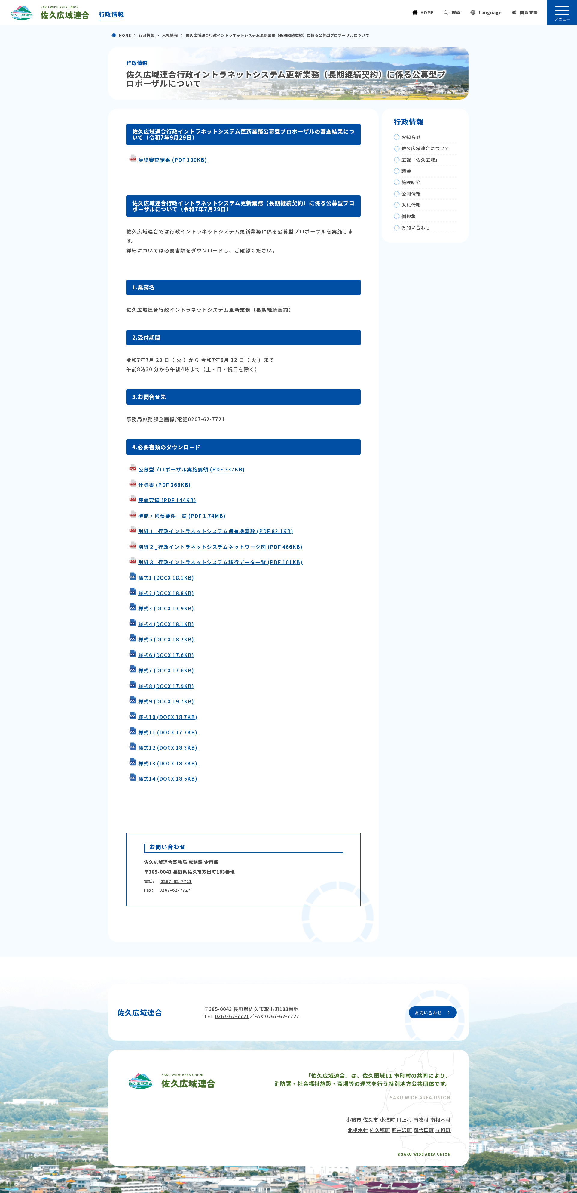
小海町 (387, 1119)
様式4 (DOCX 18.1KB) (166, 624)
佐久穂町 (380, 1129)
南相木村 (440, 1119)
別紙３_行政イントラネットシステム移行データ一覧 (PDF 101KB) (220, 562)
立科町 (443, 1129)
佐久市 (370, 1119)
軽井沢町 (402, 1129)
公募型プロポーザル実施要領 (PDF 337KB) (191, 469)
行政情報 (111, 14)
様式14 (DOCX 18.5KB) (167, 778)
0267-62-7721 (176, 881)
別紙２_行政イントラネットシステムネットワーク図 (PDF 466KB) (220, 546)
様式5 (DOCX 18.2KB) (166, 639)
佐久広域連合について (425, 148)
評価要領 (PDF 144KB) (167, 500)
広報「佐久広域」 (420, 159)
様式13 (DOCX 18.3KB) (167, 763)
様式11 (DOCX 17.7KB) (167, 732)
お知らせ (411, 137)
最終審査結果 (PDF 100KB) (172, 159)
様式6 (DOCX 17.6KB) (166, 655)
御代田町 (424, 1129)
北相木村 (358, 1129)
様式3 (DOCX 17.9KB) (166, 608)
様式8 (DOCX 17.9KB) (166, 686)
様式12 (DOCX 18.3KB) (167, 747)
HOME (427, 12)
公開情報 (411, 193)
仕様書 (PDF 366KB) (164, 484)
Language (490, 12)
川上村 (404, 1119)
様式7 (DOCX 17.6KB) (166, 670)
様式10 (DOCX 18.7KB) (167, 717)
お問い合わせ (415, 227)
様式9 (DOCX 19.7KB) (166, 701)
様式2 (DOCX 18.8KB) (166, 593)
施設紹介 (411, 182)
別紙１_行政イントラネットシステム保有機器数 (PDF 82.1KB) (215, 531)
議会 (406, 171)
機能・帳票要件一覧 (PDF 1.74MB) (182, 515)
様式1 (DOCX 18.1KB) (166, 577)
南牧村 (421, 1119)
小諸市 (354, 1119)
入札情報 (170, 35)
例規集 (408, 216)
